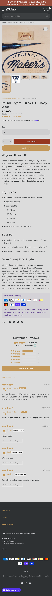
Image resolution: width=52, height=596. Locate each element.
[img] (7, 384)
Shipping (4, 114)
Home (4, 22)
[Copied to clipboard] (22, 322)
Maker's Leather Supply (11, 98)
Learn (4, 517)
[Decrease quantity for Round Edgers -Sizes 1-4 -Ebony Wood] (4, 141)
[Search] (47, 16)
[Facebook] (22, 583)
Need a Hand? (8, 524)
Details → (5, 549)
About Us (6, 511)
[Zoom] (45, 29)
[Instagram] (26, 583)
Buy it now (26, 148)
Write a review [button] (26, 368)
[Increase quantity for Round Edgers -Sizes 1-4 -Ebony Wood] (10, 141)
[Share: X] (14, 322)
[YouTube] (30, 583)
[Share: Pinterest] (18, 322)
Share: (4, 322)
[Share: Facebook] (9, 322)
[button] (15, 351)
